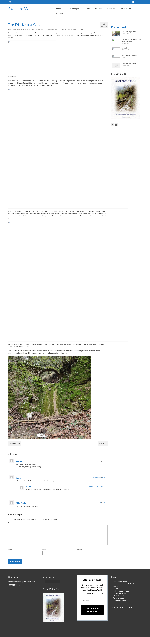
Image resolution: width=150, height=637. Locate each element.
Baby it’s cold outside (129, 56)
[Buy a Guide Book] (125, 98)
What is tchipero (119, 598)
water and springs (73, 29)
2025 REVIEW (118, 596)
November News (119, 600)
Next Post (102, 443)
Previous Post (15, 443)
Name (10, 549)
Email (44, 549)
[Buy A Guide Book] (53, 607)
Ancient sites (43, 29)
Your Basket (17, 2)
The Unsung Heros (129, 32)
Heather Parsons (16, 29)
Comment (11, 523)
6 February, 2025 (96, 461)
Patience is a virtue (129, 63)
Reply (103, 461)
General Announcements (54, 29)
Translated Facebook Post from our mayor (131, 40)
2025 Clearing (35, 29)
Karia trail (64, 29)
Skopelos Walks (21, 8)
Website (79, 549)
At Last (124, 48)
